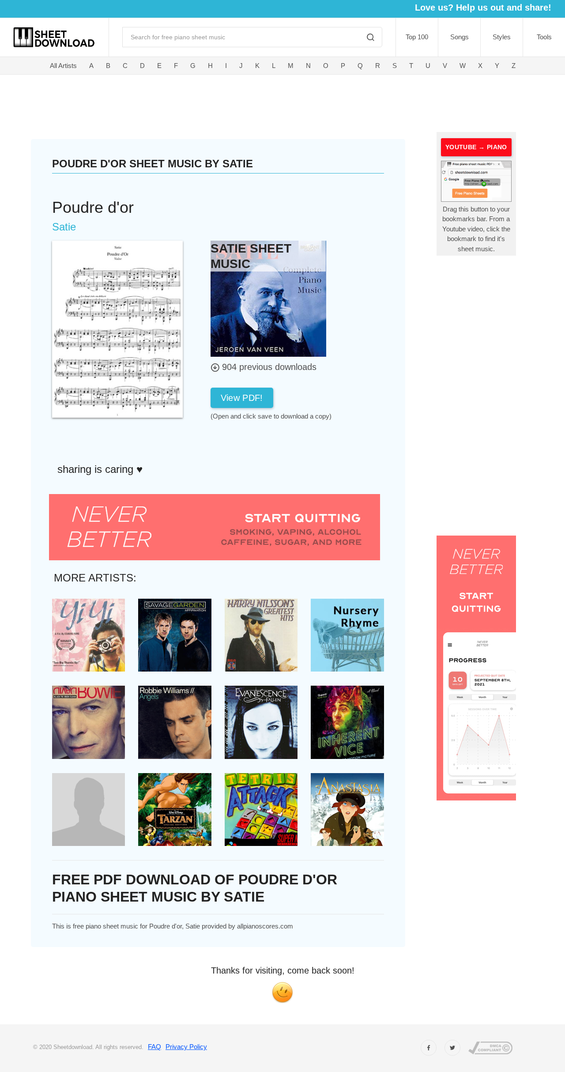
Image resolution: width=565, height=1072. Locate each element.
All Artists (63, 65)
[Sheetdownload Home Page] (54, 37)
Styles (502, 37)
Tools (544, 37)
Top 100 (417, 37)
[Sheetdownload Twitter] (452, 1048)
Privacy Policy (186, 1046)
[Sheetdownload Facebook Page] (429, 1048)
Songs (459, 37)
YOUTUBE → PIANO (476, 147)
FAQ (154, 1046)
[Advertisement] (235, 101)
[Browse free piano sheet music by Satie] (268, 298)
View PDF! (242, 398)
